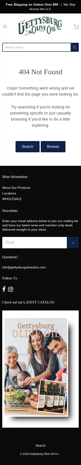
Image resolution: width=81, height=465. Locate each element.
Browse (53, 146)
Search (27, 146)
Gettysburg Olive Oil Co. (44, 454)
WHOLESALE (12, 199)
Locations (9, 193)
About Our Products (16, 187)
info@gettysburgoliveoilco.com (24, 267)
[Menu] (5, 27)
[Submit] (75, 47)
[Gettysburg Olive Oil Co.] (40, 27)
